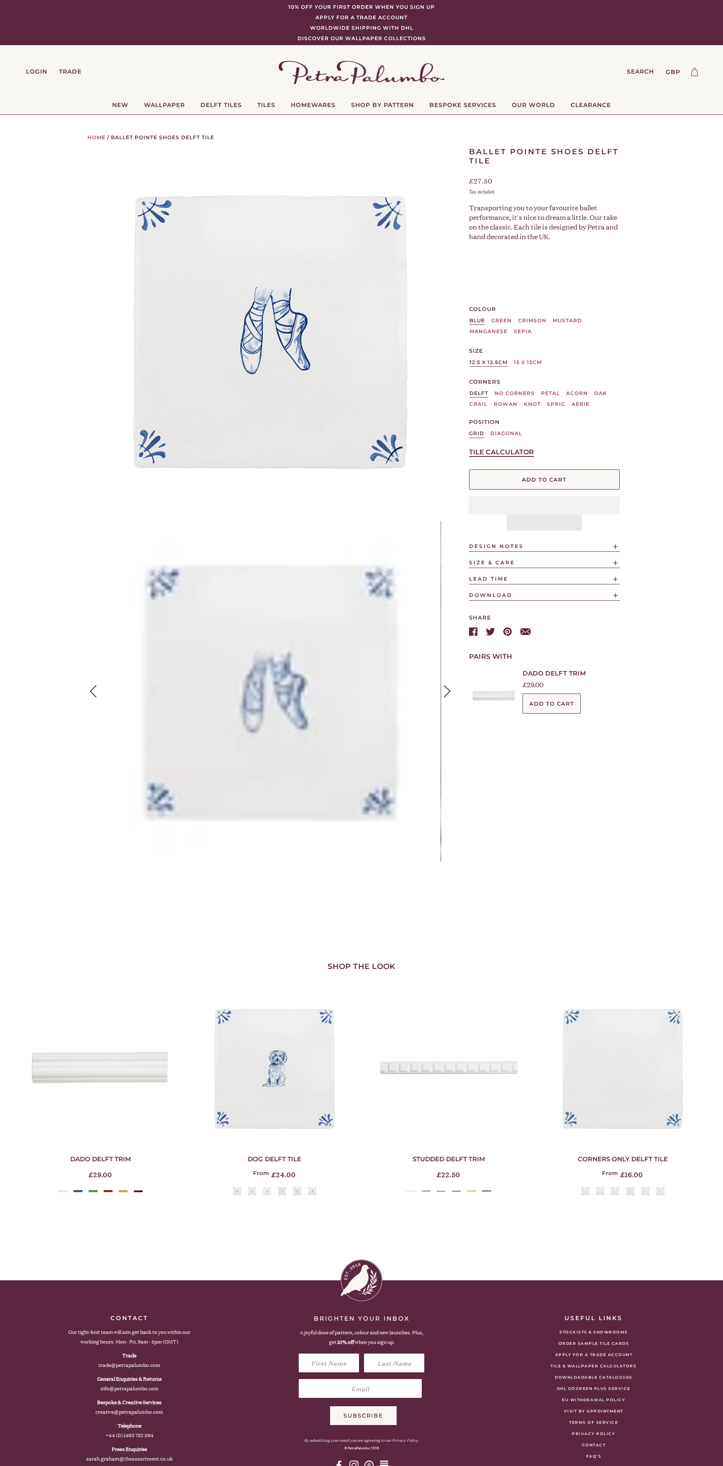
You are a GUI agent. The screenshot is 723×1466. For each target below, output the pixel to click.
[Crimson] (108, 1191)
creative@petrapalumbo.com (129, 1411)
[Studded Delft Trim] (448, 1068)
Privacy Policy (593, 1433)
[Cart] (694, 71)
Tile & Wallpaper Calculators (593, 1366)
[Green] (93, 1191)
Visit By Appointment (593, 1411)
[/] (362, 72)
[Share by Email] (525, 631)
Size (476, 350)
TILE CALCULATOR (501, 452)
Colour (482, 309)
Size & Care (492, 562)
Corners (484, 381)
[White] (63, 1191)
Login (36, 71)
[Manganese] (297, 1191)
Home (96, 137)
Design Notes (496, 546)
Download (491, 595)
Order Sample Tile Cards (594, 1343)
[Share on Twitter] (491, 631)
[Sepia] (138, 1191)
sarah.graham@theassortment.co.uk (129, 1458)
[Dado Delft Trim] (100, 1068)
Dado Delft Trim (554, 673)
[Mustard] (123, 1191)
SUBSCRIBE (363, 1415)
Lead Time (488, 579)
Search (640, 71)
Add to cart (551, 703)
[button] (544, 505)
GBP (673, 72)
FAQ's (594, 1456)
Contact (594, 1445)
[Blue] (78, 1191)
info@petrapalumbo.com (129, 1388)
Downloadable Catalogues (594, 1377)
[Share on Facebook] (474, 631)
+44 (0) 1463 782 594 (129, 1435)
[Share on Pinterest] (508, 631)
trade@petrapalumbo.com (129, 1365)
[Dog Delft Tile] (274, 1068)
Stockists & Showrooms (593, 1332)
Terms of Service (593, 1422)
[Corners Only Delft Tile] (622, 1068)
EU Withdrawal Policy (593, 1399)
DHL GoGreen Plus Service (594, 1388)
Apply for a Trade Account (594, 1354)
